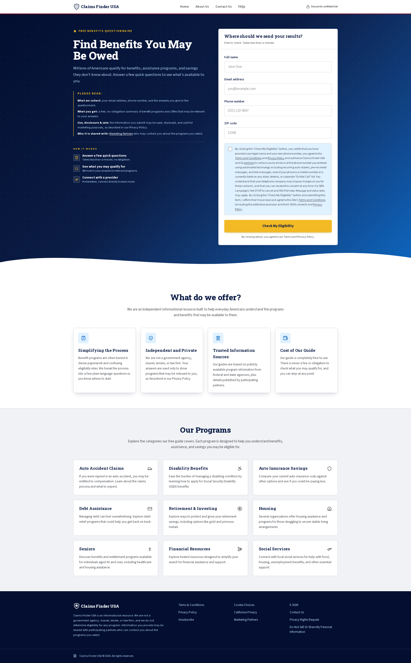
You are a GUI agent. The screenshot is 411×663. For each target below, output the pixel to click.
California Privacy (245, 612)
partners (249, 163)
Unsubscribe (186, 620)
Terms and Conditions (248, 158)
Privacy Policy (276, 158)
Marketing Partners (121, 133)
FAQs (241, 6)
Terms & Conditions (191, 605)
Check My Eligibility (278, 225)
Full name (231, 57)
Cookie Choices (244, 605)
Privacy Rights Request (304, 620)
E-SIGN (294, 605)
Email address (234, 79)
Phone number (234, 101)
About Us (202, 6)
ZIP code (230, 123)
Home (184, 6)
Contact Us (223, 6)
